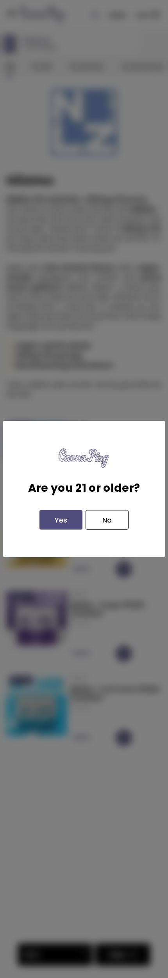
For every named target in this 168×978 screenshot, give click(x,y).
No (107, 520)
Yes (61, 520)
